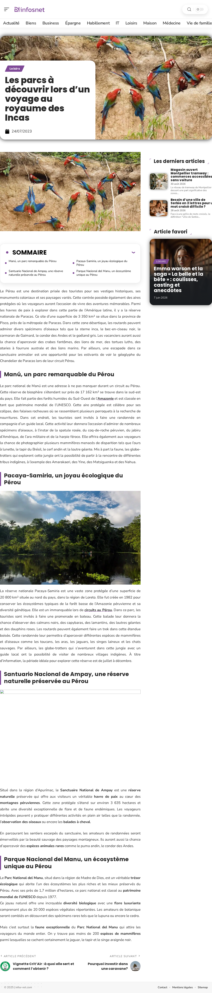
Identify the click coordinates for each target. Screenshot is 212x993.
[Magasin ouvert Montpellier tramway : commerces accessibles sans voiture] (158, 181)
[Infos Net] (29, 9)
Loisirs (15, 69)
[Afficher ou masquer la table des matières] (91, 252)
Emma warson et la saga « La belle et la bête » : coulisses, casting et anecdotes (178, 279)
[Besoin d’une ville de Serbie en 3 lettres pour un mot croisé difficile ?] (158, 208)
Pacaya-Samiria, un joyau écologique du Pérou (101, 263)
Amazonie (106, 398)
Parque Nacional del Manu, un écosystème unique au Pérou (103, 273)
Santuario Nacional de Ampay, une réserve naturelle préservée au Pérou (36, 273)
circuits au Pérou (98, 610)
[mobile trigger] (7, 9)
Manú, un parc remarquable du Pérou (33, 261)
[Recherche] (189, 9)
